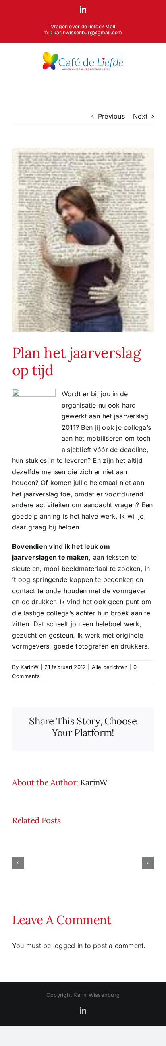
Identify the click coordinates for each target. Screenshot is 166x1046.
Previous (111, 116)
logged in (68, 945)
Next (140, 116)
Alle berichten (110, 667)
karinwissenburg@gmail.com (88, 32)
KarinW (30, 667)
